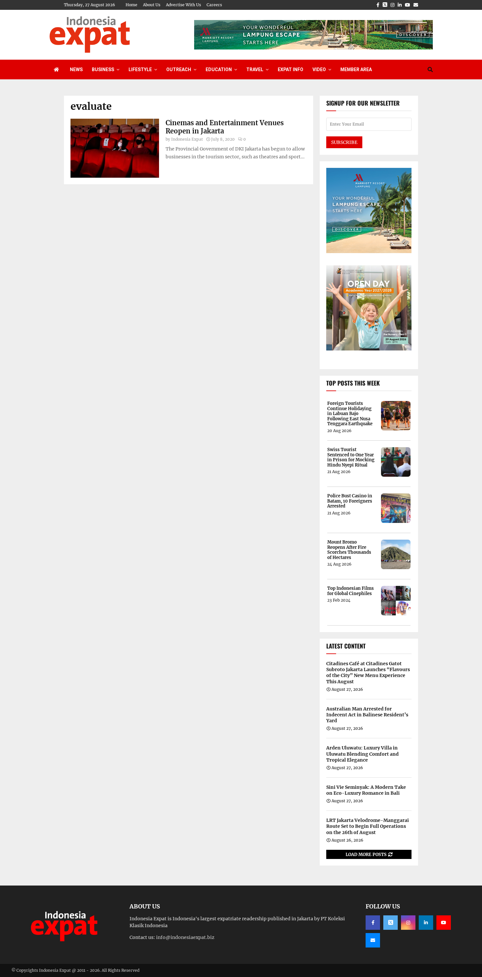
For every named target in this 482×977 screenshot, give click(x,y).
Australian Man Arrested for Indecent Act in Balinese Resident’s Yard (367, 715)
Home (131, 4)
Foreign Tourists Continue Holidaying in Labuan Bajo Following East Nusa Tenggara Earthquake (349, 414)
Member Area (356, 69)
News (76, 69)
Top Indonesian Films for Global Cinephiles (350, 591)
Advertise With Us (183, 4)
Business (103, 69)
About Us (151, 4)
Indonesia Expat (187, 139)
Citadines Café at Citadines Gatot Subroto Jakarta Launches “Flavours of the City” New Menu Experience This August (368, 673)
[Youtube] (443, 922)
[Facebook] (373, 922)
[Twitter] (390, 922)
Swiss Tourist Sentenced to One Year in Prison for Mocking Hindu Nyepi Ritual (350, 457)
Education (219, 69)
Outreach (178, 69)
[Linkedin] (426, 922)
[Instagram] (408, 922)
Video (319, 69)
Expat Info (290, 69)
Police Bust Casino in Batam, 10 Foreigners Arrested (349, 501)
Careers (214, 4)
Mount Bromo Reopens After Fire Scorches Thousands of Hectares (349, 550)
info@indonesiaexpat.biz (185, 937)
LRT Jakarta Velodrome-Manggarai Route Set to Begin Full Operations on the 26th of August (367, 826)
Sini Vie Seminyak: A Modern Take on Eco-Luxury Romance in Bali (366, 790)
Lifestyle (140, 69)
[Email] (373, 940)
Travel (254, 69)
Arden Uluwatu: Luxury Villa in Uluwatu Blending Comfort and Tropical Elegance (362, 754)
